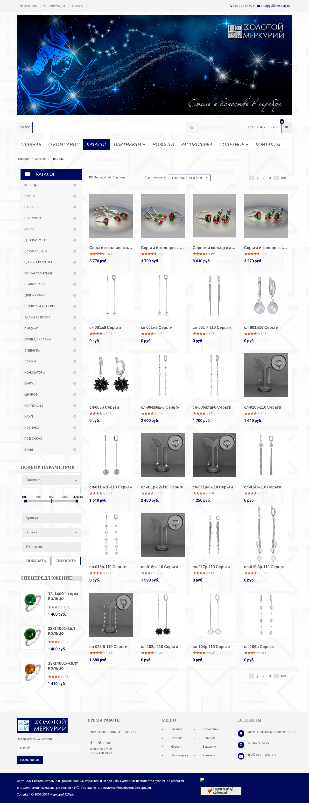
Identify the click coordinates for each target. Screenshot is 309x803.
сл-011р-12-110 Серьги (162, 487)
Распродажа (179, 755)
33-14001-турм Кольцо (63, 596)
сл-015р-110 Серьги (107, 567)
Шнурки (30, 394)
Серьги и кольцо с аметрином (118, 248)
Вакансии (209, 746)
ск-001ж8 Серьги (157, 327)
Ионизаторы (34, 372)
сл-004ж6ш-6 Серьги (160, 407)
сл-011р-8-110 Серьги (213, 487)
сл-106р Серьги (259, 647)
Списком (118, 177)
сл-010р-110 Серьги (262, 407)
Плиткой (100, 177)
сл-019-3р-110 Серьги (264, 567)
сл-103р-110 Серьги (159, 647)
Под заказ (33, 438)
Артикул (32, 518)
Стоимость (33, 480)
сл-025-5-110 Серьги (108, 647)
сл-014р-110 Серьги (262, 487)
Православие (35, 284)
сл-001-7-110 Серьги (212, 327)
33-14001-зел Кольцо (61, 631)
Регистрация (56, 6)
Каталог (40, 159)
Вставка (31, 532)
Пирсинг (31, 328)
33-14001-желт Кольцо (63, 665)
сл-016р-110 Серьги (159, 567)
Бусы (28, 449)
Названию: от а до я (187, 178)
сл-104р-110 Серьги (211, 647)
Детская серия (36, 240)
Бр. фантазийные (38, 273)
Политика (209, 738)
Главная (23, 159)
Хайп (28, 416)
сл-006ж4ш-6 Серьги (212, 407)
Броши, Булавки (37, 339)
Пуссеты (31, 207)
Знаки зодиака (37, 317)
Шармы (30, 383)
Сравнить (30, 6)
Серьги (29, 196)
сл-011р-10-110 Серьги (110, 487)
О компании (211, 729)
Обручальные (35, 251)
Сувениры (32, 350)
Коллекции (33, 405)
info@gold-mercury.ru (275, 5)
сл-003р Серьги (104, 407)
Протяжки (32, 218)
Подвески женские (40, 306)
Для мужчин (35, 295)
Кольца (30, 185)
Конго (29, 229)
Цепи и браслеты (38, 262)
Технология (34, 547)
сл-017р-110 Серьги (211, 567)
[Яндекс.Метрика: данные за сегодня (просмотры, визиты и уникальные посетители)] (214, 780)
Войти (79, 6)
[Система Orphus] (221, 790)
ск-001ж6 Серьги (105, 327)
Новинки (31, 427)
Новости (177, 746)
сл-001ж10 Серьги (261, 327)
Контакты (209, 755)
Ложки (30, 361)
